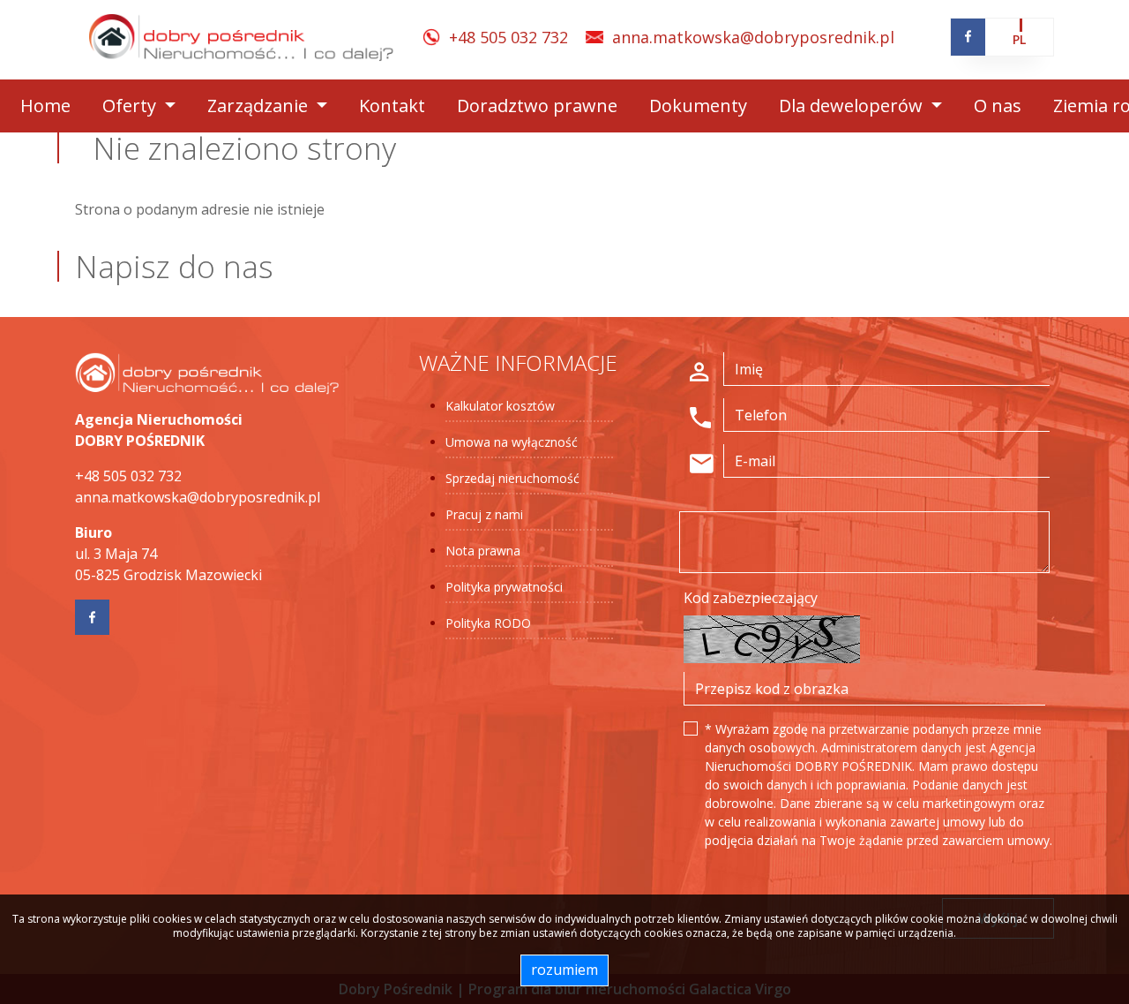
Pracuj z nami (484, 514)
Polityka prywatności (504, 586)
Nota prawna (482, 550)
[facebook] (968, 36)
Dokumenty (698, 105)
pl (1019, 39)
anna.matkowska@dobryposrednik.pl (753, 37)
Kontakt (392, 105)
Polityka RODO (488, 623)
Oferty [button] (131, 105)
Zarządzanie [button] (259, 105)
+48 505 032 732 (508, 37)
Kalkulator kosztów (500, 405)
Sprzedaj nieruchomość (512, 478)
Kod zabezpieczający (751, 598)
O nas (997, 105)
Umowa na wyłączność (511, 442)
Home (45, 105)
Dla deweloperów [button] (853, 105)
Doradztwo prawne (537, 105)
